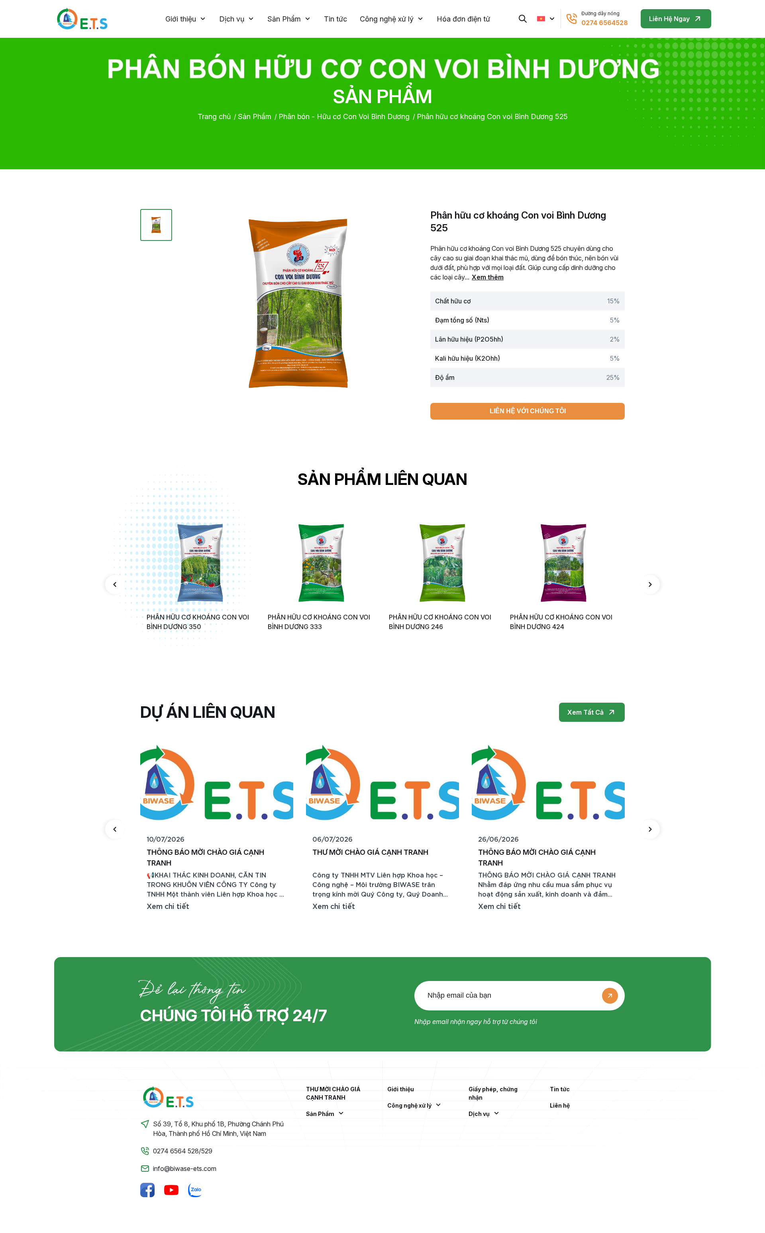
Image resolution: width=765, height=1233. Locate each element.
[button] (114, 584)
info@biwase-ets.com (184, 1168)
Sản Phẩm (284, 19)
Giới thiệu (180, 19)
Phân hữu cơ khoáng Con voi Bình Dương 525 (492, 116)
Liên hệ (560, 1105)
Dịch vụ (231, 19)
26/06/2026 (498, 838)
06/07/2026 (332, 838)
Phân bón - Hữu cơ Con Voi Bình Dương (344, 116)
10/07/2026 (165, 838)
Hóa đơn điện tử (463, 19)
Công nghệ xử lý (387, 19)
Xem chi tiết (168, 906)
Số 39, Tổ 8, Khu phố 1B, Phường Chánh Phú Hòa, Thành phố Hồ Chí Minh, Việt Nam (218, 1128)
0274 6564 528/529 (182, 1151)
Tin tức (335, 19)
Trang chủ (214, 116)
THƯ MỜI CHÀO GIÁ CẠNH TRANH (333, 1093)
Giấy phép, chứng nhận (493, 1093)
